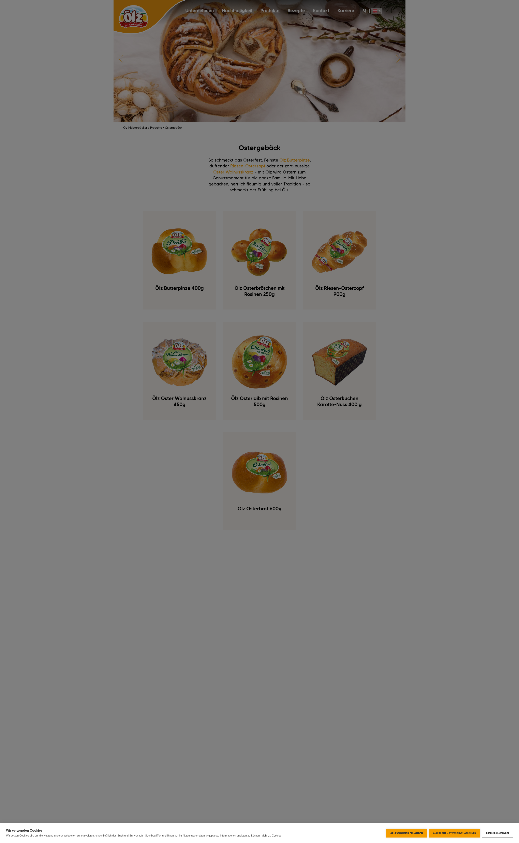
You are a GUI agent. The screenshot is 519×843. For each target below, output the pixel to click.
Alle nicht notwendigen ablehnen (454, 833)
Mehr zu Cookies (271, 835)
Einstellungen (497, 833)
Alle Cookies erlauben (406, 833)
